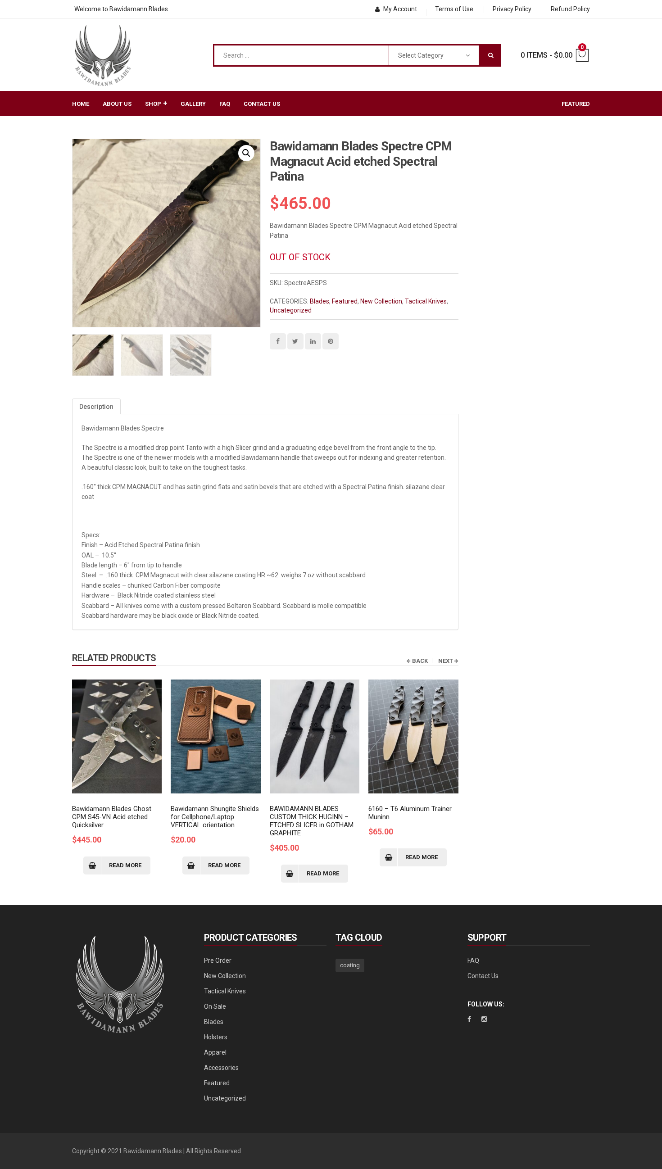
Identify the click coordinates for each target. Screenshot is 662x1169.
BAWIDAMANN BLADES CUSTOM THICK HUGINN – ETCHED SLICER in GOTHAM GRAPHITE (312, 821)
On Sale (215, 1006)
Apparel (215, 1052)
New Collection (381, 301)
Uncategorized (291, 310)
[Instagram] (484, 1019)
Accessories (221, 1067)
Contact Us (483, 975)
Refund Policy (570, 9)
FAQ (473, 960)
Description (96, 406)
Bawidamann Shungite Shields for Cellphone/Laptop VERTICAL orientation (215, 817)
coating (350, 965)
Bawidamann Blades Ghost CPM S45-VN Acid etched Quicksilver (111, 817)
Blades (319, 301)
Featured (345, 301)
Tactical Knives (426, 301)
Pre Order (217, 960)
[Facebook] (469, 1019)
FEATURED (576, 103)
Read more (125, 865)
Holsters (215, 1037)
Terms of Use (454, 9)
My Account (400, 9)
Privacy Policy (512, 9)
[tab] (96, 406)
